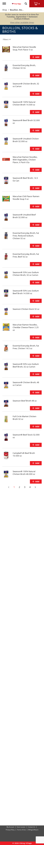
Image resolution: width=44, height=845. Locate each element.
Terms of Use (21, 830)
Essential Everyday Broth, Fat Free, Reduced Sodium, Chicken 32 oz (26, 236)
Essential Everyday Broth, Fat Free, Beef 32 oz (26, 255)
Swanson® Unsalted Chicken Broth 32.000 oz (26, 140)
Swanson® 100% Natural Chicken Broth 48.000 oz (24, 472)
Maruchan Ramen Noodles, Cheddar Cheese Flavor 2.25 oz (26, 327)
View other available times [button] (22, 22)
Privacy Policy (10, 830)
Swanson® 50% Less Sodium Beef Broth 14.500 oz (26, 292)
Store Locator (21, 827)
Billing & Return (33, 830)
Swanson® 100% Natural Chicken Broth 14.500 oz (24, 103)
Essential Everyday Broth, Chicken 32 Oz (24, 66)
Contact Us (31, 827)
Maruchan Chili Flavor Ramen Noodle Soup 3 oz (26, 197)
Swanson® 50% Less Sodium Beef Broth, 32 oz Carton (26, 365)
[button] (36, 57)
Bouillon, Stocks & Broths (22, 9)
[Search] (26, 2)
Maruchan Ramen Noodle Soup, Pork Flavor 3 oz (24, 48)
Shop (4, 9)
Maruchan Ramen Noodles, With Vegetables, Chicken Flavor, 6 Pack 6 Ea (25, 160)
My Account (10, 827)
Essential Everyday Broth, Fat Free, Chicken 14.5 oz (26, 347)
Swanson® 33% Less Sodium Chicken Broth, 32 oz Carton (26, 273)
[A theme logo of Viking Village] (16, 2)
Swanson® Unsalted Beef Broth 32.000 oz (24, 216)
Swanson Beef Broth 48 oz (25, 400)
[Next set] (35, 487)
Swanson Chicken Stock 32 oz (26, 309)
